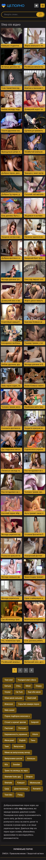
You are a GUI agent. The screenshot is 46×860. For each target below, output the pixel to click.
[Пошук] (40, 14)
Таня (7, 746)
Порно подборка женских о (17, 716)
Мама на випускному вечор (17, 752)
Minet (28, 686)
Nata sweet (9, 710)
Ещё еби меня (34, 692)
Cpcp (7, 789)
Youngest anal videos (27, 680)
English (22, 740)
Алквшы (31, 758)
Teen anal (9, 680)
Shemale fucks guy (13, 776)
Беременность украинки (16, 734)
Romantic (37, 789)
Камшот (21, 783)
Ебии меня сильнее (13, 698)
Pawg (20, 795)
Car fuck (19, 692)
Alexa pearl (9, 740)
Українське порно (23, 849)
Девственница (21, 789)
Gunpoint (35, 722)
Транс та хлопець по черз (16, 770)
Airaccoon (9, 704)
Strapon (29, 776)
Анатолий (31, 698)
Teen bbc (8, 795)
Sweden (16, 764)
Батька (8, 686)
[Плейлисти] (36, 6)
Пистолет (9, 728)
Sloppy (39, 686)
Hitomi (35, 734)
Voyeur (8, 692)
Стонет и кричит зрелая (15, 722)
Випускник (19, 746)
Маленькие (35, 783)
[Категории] (42, 6)
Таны (33, 740)
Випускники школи (13, 758)
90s (6, 764)
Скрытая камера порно (28, 704)
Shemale (8, 783)
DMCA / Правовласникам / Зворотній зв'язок (23, 853)
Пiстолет (22, 728)
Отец (18, 686)
